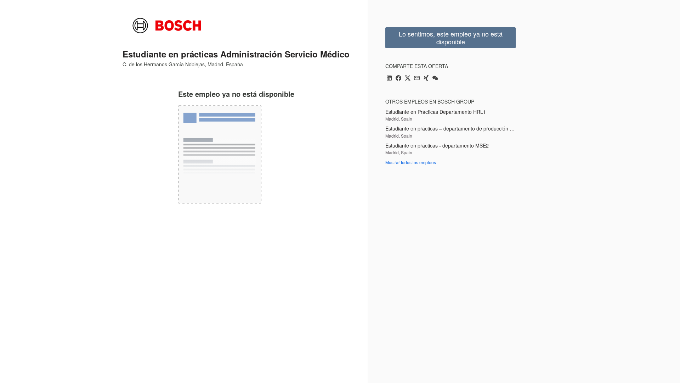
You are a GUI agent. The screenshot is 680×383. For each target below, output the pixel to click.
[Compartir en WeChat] (435, 78)
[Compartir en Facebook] (398, 78)
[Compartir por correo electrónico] (417, 78)
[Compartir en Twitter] (407, 78)
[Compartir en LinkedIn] (389, 78)
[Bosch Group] (167, 25)
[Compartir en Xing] (426, 78)
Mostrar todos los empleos (410, 162)
